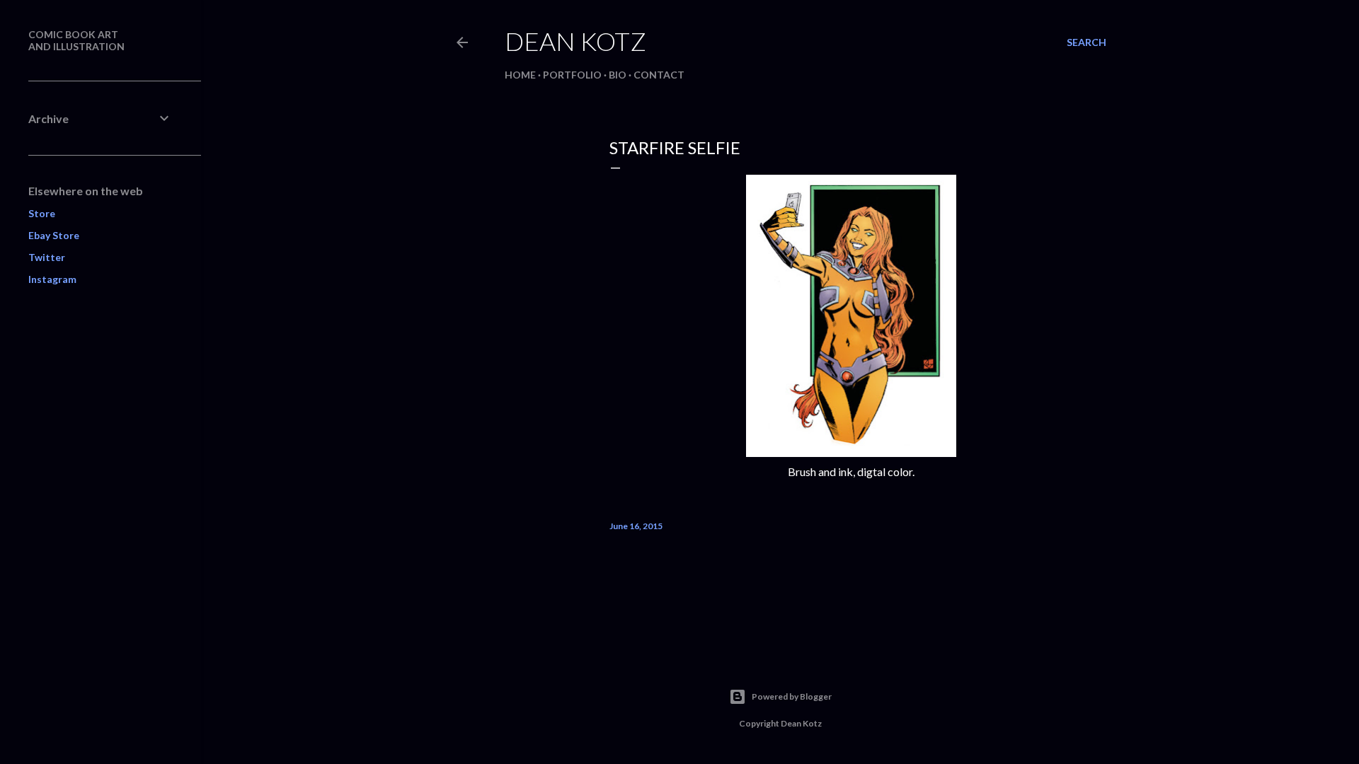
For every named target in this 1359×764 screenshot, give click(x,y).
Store (41, 213)
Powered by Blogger (792, 696)
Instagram (52, 279)
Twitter (46, 257)
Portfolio (572, 75)
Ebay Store (53, 235)
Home (520, 75)
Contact (658, 75)
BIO (617, 75)
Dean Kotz (575, 41)
